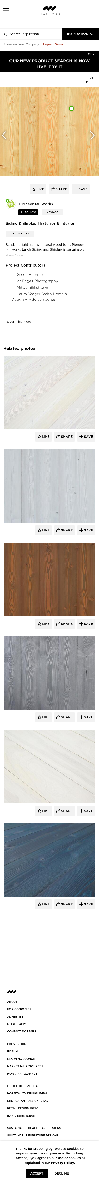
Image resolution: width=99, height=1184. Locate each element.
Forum (12, 1051)
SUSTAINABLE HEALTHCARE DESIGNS (34, 1128)
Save (88, 436)
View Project (20, 234)
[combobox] (80, 34)
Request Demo (53, 44)
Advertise (15, 1016)
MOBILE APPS (17, 1024)
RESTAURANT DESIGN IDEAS (27, 1101)
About (12, 1002)
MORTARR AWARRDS (22, 1073)
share (61, 189)
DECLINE (61, 1173)
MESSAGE (52, 212)
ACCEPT (36, 1173)
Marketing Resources (25, 1066)
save (82, 189)
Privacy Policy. (63, 1162)
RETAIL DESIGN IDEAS (23, 1108)
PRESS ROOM (16, 1044)
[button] (5, 10)
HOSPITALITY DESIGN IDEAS (27, 1093)
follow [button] (30, 212)
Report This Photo (18, 321)
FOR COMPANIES (19, 1009)
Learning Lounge (21, 1059)
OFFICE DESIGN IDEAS (23, 1086)
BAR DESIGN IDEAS (21, 1115)
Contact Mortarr (21, 1031)
